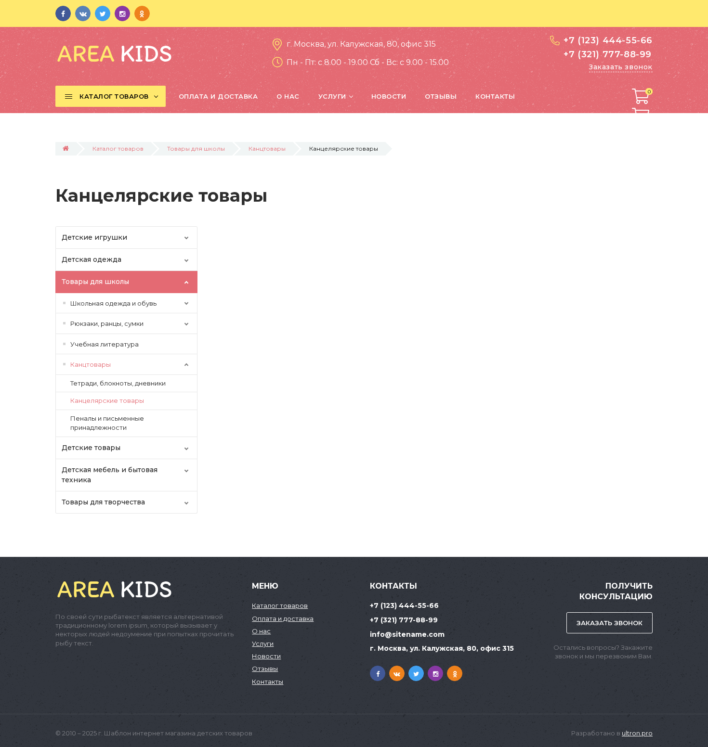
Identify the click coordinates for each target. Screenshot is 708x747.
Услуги (263, 643)
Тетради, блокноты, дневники (118, 383)
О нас (261, 631)
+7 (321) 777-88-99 (608, 54)
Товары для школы (196, 148)
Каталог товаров (118, 148)
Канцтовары (267, 148)
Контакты (267, 681)
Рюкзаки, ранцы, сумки (107, 323)
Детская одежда (91, 259)
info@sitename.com (407, 634)
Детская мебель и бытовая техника (109, 474)
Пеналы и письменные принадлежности (107, 423)
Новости (266, 656)
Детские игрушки (94, 237)
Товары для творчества (103, 502)
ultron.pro (637, 733)
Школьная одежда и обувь (113, 303)
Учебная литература (104, 344)
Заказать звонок (621, 67)
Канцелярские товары (107, 400)
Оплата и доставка (283, 618)
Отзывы (265, 668)
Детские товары (91, 447)
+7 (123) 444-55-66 (608, 40)
